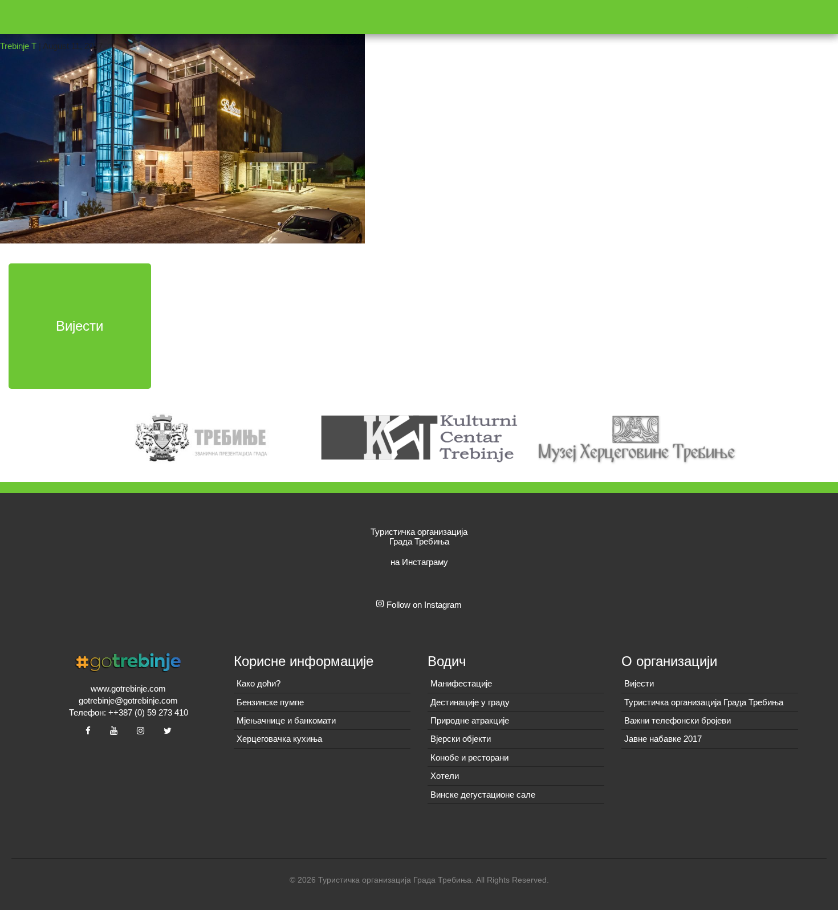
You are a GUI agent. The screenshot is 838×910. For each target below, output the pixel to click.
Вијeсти (639, 683)
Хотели (444, 776)
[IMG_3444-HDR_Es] (182, 120)
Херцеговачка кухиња (279, 739)
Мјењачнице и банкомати (286, 720)
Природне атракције (469, 720)
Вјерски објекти (460, 739)
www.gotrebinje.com (128, 688)
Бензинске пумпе (270, 702)
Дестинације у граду (470, 702)
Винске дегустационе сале (482, 794)
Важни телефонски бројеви (677, 720)
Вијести (79, 326)
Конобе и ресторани (469, 757)
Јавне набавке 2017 (663, 739)
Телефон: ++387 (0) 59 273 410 (128, 712)
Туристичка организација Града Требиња (703, 702)
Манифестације (461, 683)
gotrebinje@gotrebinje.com (128, 700)
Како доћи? (258, 683)
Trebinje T (18, 46)
